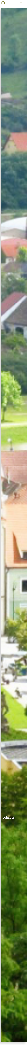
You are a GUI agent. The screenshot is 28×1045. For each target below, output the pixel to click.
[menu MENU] (24, 2)
